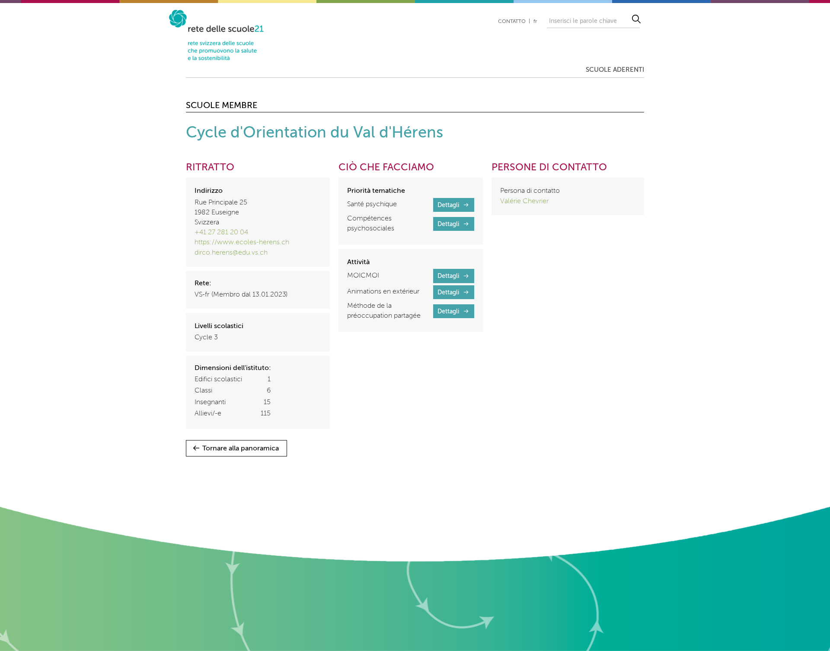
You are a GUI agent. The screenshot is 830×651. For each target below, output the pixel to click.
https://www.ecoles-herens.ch (242, 242)
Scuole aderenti (615, 70)
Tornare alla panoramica (240, 448)
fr (535, 21)
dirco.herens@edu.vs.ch (231, 252)
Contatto (512, 21)
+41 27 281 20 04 (221, 232)
